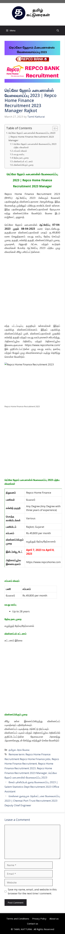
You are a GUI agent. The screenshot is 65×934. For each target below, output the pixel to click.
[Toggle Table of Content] (53, 128)
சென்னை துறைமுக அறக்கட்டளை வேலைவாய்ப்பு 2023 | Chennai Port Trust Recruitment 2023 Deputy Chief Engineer (32, 800)
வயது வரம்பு (19, 154)
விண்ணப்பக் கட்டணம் (23, 161)
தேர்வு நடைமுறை (21, 157)
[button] (58, 30)
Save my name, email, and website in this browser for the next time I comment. (32, 891)
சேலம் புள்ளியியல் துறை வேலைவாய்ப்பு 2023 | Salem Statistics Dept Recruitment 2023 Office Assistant (32, 786)
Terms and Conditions (17, 918)
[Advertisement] (32, 290)
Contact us (32, 923)
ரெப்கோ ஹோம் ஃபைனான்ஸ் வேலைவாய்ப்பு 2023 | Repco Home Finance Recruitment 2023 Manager (31, 136)
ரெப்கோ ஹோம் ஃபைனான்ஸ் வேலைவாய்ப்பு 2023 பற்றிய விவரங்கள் (35, 146)
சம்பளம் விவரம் (20, 150)
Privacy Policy (39, 918)
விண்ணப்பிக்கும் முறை (23, 164)
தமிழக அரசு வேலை (19, 750)
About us (54, 918)
